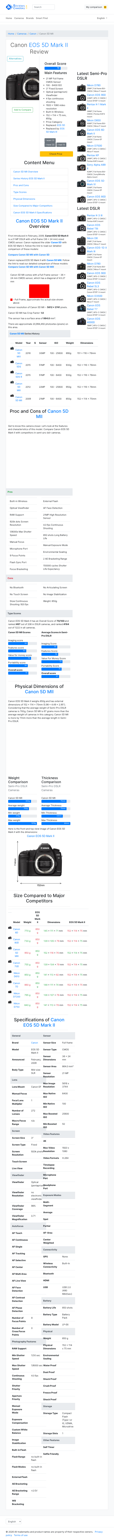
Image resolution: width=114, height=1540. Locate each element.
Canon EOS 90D (96, 94)
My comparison (96, 7)
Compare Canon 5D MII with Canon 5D (28, 254)
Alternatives (15, 58)
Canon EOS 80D (96, 196)
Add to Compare (22, 109)
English (101, 18)
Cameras (19, 18)
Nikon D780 (93, 85)
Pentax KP (93, 155)
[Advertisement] (39, 462)
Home (9, 18)
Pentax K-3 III (94, 215)
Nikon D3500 (94, 295)
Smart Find (42, 18)
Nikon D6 (92, 238)
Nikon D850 (94, 120)
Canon (33, 33)
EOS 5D (61, 125)
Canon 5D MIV (18, 353)
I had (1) (61, 144)
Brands (30, 18)
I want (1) (50, 140)
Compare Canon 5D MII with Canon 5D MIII (31, 266)
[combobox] (43, 7)
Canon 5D (56, 242)
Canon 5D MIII (54, 260)
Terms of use (21, 1535)
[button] (56, 154)
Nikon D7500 (94, 145)
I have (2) (50, 144)
